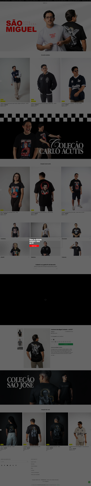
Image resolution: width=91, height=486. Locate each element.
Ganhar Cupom (34, 245)
